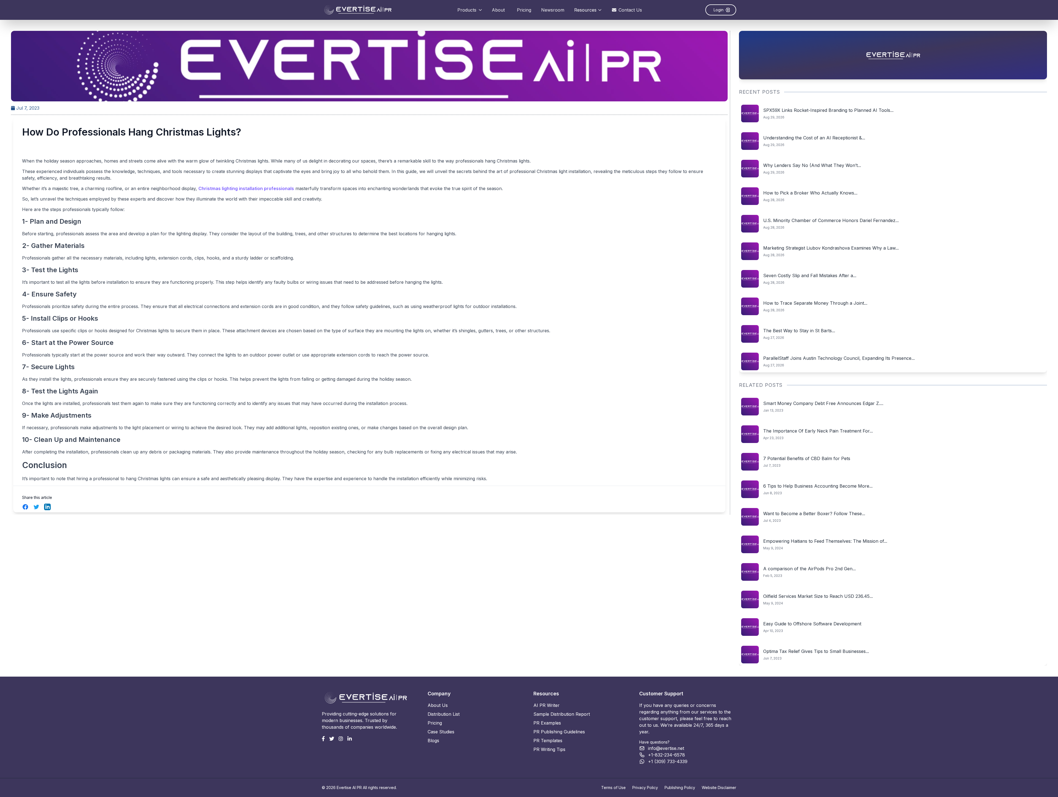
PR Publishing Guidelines (559, 731)
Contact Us (630, 10)
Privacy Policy (645, 787)
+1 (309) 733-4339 (667, 761)
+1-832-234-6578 (666, 755)
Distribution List (444, 714)
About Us (438, 705)
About (498, 10)
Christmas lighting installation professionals (246, 188)
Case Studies (441, 731)
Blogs (433, 740)
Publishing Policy (680, 787)
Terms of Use (613, 787)
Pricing (524, 10)
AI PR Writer (546, 705)
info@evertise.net (666, 748)
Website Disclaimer (719, 787)
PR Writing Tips (549, 749)
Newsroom (552, 10)
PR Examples (547, 723)
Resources (585, 10)
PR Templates (547, 740)
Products (466, 10)
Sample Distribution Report (561, 714)
